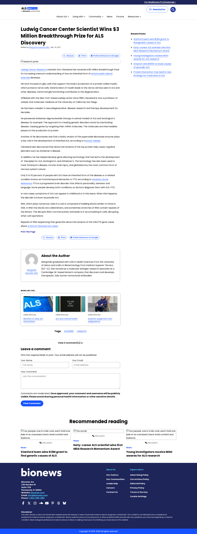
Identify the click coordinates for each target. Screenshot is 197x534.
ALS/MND (69, 331)
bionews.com (37, 492)
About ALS (61, 16)
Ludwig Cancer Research (34, 69)
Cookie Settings (138, 496)
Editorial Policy (137, 483)
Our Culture (112, 475)
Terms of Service (139, 492)
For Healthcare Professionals (159, 2)
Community (95, 16)
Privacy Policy (137, 487)
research (82, 331)
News (109, 16)
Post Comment (32, 403)
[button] (157, 9)
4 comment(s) (69, 342)
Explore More (137, 469)
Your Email (77, 360)
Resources (133, 16)
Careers (110, 487)
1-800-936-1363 (36, 498)
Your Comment (29, 371)
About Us (110, 469)
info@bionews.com (38, 495)
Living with (78, 16)
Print (83, 56)
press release (93, 140)
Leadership (112, 483)
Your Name (26, 360)
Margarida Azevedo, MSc (39, 47)
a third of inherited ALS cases (43, 226)
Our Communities (115, 479)
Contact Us (112, 492)
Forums (120, 16)
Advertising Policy (139, 475)
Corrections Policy (139, 479)
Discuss (69, 56)
